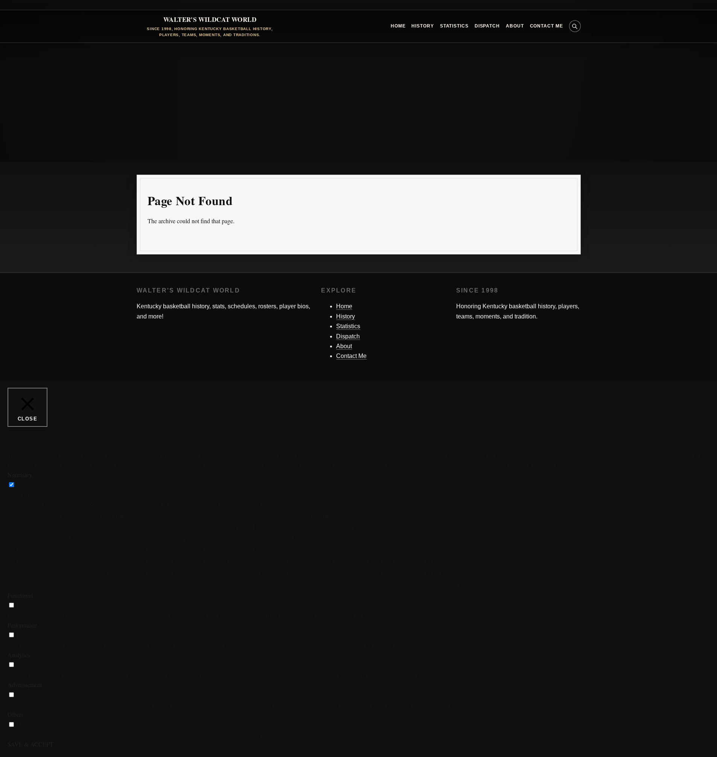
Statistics (454, 26)
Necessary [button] (20, 474)
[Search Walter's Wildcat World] (575, 26)
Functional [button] (20, 595)
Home (398, 26)
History (422, 26)
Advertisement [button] (25, 684)
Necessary (29, 485)
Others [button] (15, 714)
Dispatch (487, 26)
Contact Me (546, 26)
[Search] (564, 238)
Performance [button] (22, 625)
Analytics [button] (19, 655)
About (515, 26)
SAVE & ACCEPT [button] (30, 744)
